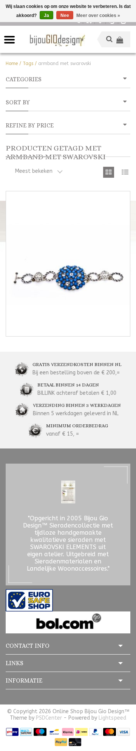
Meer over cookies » (98, 15)
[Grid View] (108, 172)
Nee (64, 15)
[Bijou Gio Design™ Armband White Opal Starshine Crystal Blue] (68, 263)
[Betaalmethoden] (12, 731)
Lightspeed (112, 718)
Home (12, 63)
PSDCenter (49, 718)
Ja (46, 15)
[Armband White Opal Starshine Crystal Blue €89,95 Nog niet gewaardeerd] (68, 264)
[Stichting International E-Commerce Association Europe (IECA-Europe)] (29, 600)
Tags (28, 63)
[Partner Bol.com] (68, 622)
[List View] (124, 172)
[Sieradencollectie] (56, 39)
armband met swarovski (64, 63)
